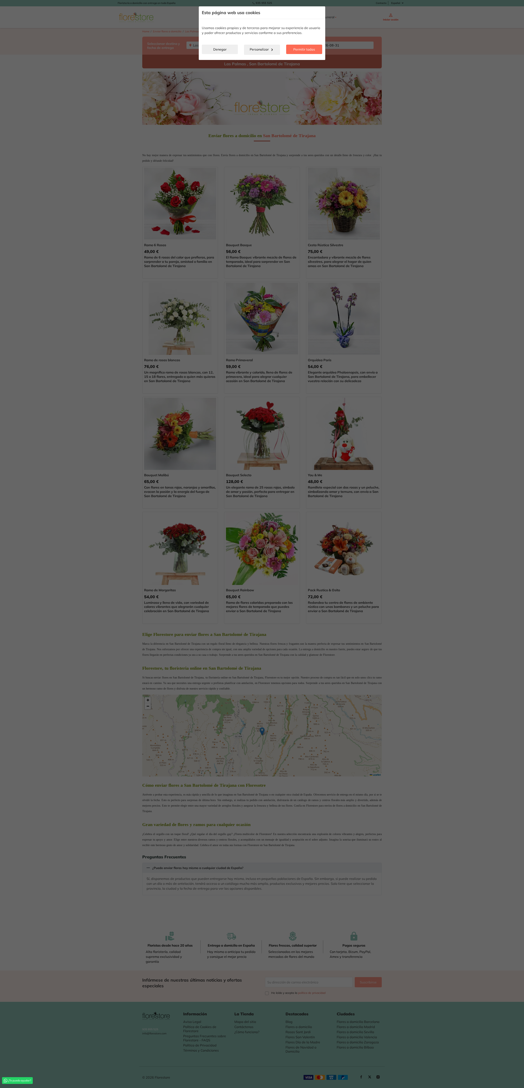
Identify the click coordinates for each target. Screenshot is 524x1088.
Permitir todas (304, 49)
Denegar (220, 49)
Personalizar (262, 49)
